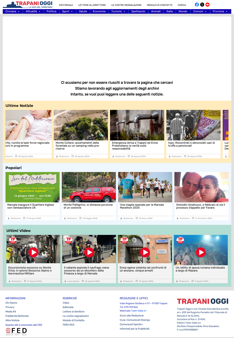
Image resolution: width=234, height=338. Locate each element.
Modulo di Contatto (159, 5)
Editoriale (66, 5)
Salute (83, 11)
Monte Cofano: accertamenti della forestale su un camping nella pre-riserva (31, 145)
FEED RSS (68, 324)
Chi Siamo (11, 302)
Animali (156, 11)
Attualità (31, 11)
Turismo (116, 11)
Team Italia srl (138, 310)
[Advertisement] (117, 45)
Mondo (183, 11)
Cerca (182, 5)
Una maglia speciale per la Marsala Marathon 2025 (97, 206)
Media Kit (10, 311)
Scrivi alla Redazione (132, 315)
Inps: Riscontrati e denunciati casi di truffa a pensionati (144, 144)
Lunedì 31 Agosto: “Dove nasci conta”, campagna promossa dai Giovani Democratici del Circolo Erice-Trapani (202, 145)
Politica (51, 11)
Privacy (9, 307)
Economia (99, 11)
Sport (65, 11)
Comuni (198, 11)
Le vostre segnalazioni (126, 5)
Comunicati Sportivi (131, 324)
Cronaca (10, 11)
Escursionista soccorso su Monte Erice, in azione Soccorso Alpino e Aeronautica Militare (30, 270)
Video (66, 302)
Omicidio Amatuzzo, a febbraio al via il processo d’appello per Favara (155, 206)
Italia (170, 11)
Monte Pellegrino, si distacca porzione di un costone (42, 206)
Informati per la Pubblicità (134, 328)
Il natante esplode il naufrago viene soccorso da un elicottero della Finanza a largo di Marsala (86, 270)
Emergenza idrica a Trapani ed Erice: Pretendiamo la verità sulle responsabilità (88, 145)
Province (218, 11)
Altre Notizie (12, 320)
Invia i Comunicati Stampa (135, 320)
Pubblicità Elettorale (17, 316)
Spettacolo (138, 11)
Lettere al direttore (92, 5)
